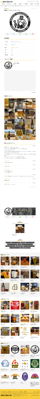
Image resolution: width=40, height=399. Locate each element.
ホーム (2, 5)
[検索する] (37, 2)
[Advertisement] (20, 197)
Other (13, 5)
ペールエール (9, 5)
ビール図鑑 (5, 5)
